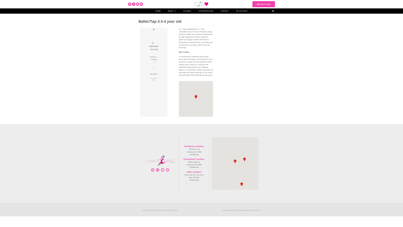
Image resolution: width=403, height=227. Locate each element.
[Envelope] (141, 4)
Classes (187, 11)
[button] (273, 11)
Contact (225, 11)
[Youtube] (137, 4)
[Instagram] (133, 4)
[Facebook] (129, 4)
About (171, 11)
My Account (242, 11)
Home (158, 11)
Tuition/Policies (205, 11)
